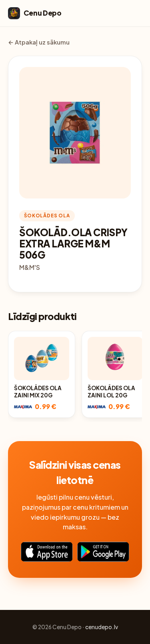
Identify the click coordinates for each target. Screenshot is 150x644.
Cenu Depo (43, 12)
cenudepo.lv (101, 627)
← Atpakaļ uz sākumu (39, 42)
